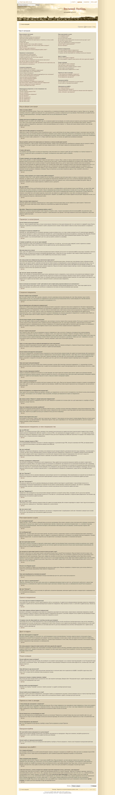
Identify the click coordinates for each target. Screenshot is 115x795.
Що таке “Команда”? (62, 45)
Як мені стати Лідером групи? (65, 41)
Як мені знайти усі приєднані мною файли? (68, 83)
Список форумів (25, 24)
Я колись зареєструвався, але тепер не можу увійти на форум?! (34, 45)
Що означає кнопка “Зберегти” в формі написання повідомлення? (35, 82)
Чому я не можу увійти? (25, 35)
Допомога (81, 26)
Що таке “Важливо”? (24, 95)
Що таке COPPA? (23, 46)
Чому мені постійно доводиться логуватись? (30, 38)
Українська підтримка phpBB (65, 792)
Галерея (86, 2)
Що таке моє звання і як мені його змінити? (29, 61)
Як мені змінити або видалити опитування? (29, 75)
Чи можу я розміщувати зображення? (28, 94)
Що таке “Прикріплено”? (25, 98)
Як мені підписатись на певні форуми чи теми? (69, 75)
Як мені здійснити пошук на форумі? (66, 63)
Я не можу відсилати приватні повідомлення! (68, 50)
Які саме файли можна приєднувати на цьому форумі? (70, 81)
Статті (74, 2)
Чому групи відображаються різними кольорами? (69, 42)
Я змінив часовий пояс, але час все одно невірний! (31, 57)
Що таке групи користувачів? (64, 38)
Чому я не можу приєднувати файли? (28, 78)
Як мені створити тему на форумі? (27, 68)
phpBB (51, 791)
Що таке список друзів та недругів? (66, 57)
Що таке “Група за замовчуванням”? (66, 44)
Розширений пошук (22, 6)
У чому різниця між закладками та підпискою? (68, 74)
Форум (79, 2)
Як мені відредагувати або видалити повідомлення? (31, 70)
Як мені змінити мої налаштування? (28, 54)
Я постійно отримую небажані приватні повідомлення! (70, 51)
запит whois (37, 772)
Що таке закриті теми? (25, 99)
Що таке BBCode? (24, 90)
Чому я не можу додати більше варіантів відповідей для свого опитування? (37, 74)
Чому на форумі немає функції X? (66, 89)
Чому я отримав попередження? (27, 79)
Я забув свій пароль (24, 42)
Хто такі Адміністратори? (63, 35)
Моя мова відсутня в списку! (26, 58)
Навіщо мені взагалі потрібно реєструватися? (30, 37)
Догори (23, 116)
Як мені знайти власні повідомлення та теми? (68, 69)
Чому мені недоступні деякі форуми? (28, 77)
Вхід (94, 26)
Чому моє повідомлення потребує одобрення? (30, 84)
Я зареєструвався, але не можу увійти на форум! (31, 44)
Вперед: (69, 785)
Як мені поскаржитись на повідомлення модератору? (32, 81)
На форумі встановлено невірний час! (28, 55)
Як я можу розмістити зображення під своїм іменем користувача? (35, 59)
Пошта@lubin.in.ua (25, 2)
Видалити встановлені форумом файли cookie (67, 789)
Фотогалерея (89, 26)
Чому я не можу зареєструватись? (27, 48)
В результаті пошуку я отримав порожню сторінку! (69, 66)
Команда (54, 789)
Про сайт (94, 2)
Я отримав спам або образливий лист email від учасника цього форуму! (74, 52)
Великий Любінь (75, 8)
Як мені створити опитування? (27, 73)
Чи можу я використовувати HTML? (28, 91)
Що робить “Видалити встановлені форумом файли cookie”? (33, 49)
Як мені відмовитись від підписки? (66, 76)
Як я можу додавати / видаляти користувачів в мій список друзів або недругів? (76, 59)
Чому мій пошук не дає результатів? (66, 65)
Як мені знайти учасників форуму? (66, 68)
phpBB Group (70, 752)
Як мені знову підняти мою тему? (27, 85)
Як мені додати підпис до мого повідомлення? (30, 71)
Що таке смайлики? (24, 92)
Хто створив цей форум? (64, 87)
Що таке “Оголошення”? (25, 97)
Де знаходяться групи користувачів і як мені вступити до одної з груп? (74, 39)
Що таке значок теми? (25, 101)
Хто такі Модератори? (63, 37)
